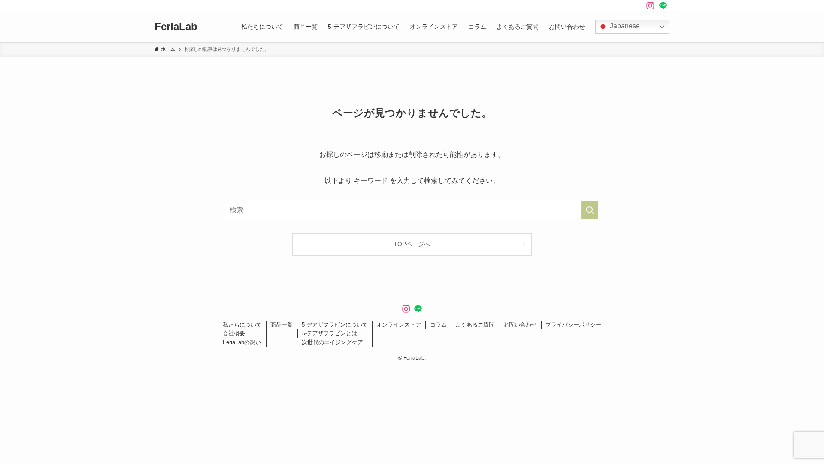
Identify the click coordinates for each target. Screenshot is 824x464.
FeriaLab (175, 26)
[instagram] (650, 5)
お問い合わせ (520, 324)
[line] (663, 5)
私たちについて (242, 324)
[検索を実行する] (589, 210)
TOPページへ (412, 244)
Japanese (624, 26)
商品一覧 (281, 324)
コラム (438, 324)
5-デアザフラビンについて (335, 324)
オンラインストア (398, 324)
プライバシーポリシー (573, 324)
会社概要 (234, 333)
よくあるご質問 (474, 324)
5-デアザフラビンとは (329, 333)
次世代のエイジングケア (332, 342)
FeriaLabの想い (242, 342)
